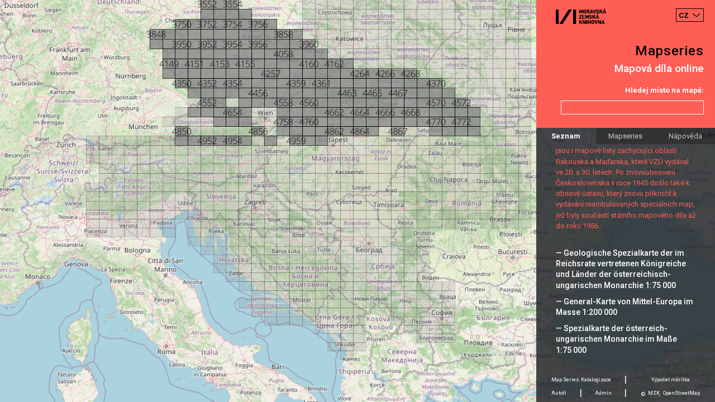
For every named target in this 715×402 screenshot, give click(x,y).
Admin (603, 393)
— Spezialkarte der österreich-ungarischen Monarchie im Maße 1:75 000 (616, 339)
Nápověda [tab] (685, 136)
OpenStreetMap (681, 393)
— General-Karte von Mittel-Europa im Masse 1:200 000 (624, 307)
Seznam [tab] (565, 136)
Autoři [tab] (558, 393)
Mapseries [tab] (625, 136)
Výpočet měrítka (670, 379)
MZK (654, 393)
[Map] (357, 201)
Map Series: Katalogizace (581, 379)
